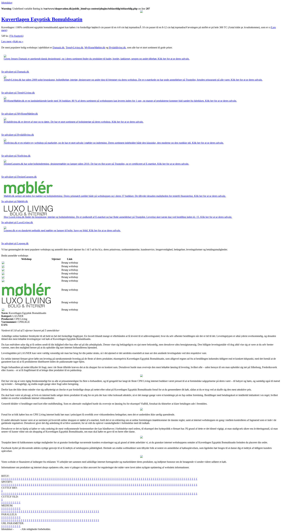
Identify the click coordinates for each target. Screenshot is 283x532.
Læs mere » (7, 41)
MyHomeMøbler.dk (95, 47)
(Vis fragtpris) (16, 35)
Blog (16, 529)
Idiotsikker (6, 2)
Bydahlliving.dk (117, 47)
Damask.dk (58, 47)
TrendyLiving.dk (74, 47)
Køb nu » (18, 41)
